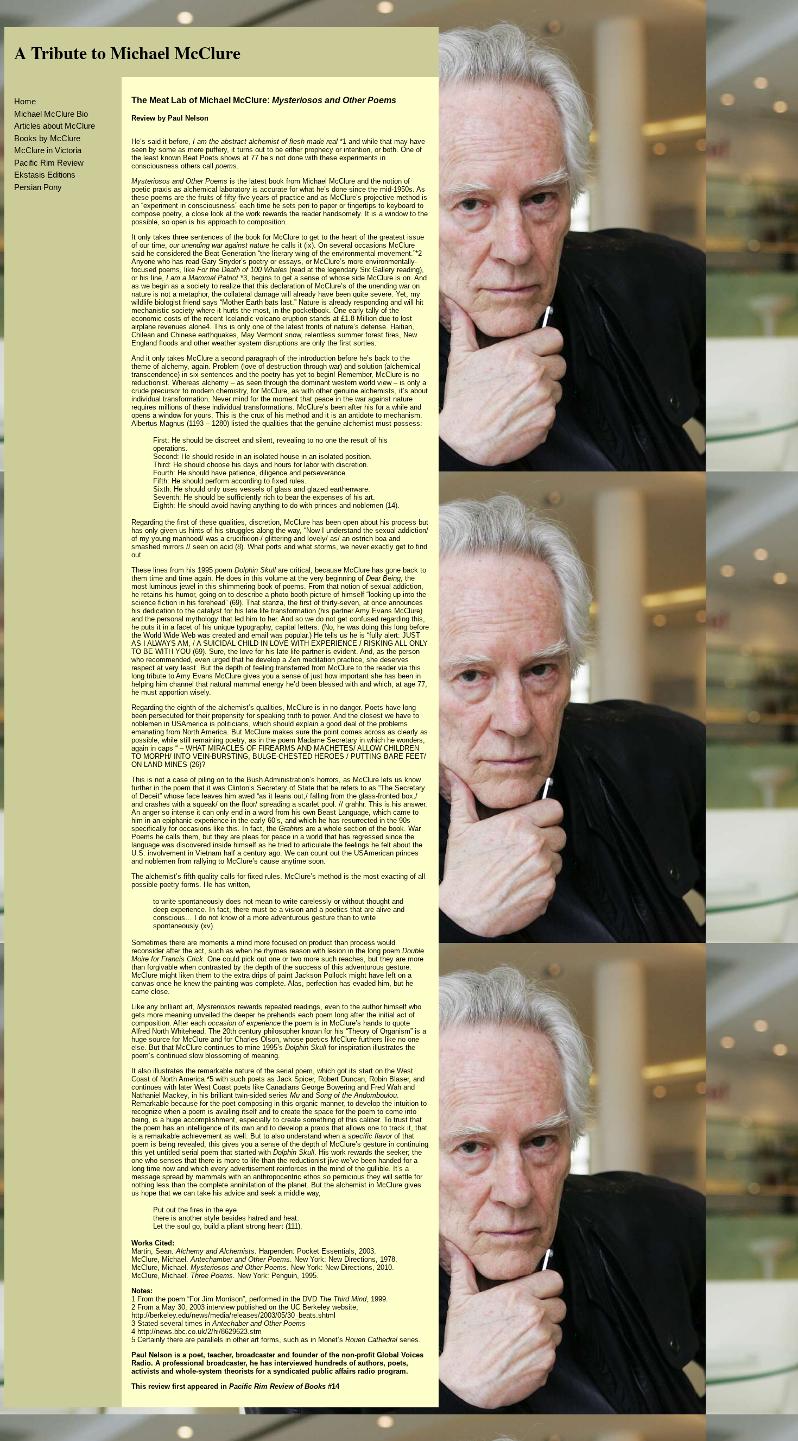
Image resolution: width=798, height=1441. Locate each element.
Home (25, 101)
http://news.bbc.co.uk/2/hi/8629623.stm (199, 1331)
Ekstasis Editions (44, 174)
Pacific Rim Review (49, 162)
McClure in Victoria (47, 150)
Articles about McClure (54, 125)
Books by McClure (47, 138)
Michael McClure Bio (51, 113)
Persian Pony (38, 187)
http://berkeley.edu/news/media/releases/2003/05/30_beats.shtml (233, 1315)
